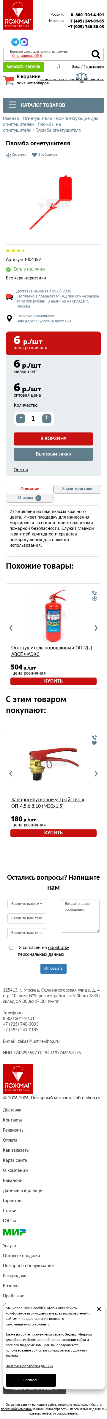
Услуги (9, 1245)
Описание (30, 489)
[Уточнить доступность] (94, 593)
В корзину (53, 439)
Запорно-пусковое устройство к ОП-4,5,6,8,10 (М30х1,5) (47, 803)
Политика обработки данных (29, 1366)
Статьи (10, 1211)
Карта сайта (15, 1160)
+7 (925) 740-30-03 (86, 26)
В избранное (47, 155)
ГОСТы (9, 1221)
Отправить (53, 968)
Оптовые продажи (21, 1256)
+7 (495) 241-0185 (20, 1030)
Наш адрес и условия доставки (43, 321)
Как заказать (16, 1150)
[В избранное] (94, 743)
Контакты (12, 1120)
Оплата (21, 470)
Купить (53, 681)
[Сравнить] (94, 598)
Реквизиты (14, 1130)
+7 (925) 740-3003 (20, 1024)
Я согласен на (43, 951)
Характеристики (77, 489)
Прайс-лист (14, 1296)
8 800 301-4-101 (87, 14)
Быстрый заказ (53, 454)
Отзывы (28, 498)
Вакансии (13, 1180)
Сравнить (19, 155)
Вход (76, 67)
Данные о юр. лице (23, 1190)
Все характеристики (26, 278)
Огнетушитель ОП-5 (27, 56)
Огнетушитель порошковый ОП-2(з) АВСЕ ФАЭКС (51, 651)
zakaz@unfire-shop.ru (38, 1041)
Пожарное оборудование (28, 1266)
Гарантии (12, 1200)
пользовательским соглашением (52, 1413)
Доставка (12, 1110)
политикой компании (16, 1409)
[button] (93, 236)
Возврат (11, 1286)
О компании (15, 1170)
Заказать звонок (23, 67)
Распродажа (15, 1276)
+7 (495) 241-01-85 (86, 21)
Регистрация (94, 67)
